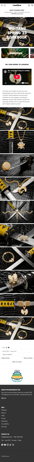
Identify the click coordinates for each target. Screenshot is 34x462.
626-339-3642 (18, 437)
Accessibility (5, 424)
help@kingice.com (6, 437)
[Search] (5, 5)
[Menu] (2, 5)
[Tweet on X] (6, 347)
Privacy (3, 418)
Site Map (4, 426)
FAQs (3, 415)
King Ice (7, 456)
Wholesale (4, 421)
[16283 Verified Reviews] (17, 382)
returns (21, 1)
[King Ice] (17, 5)
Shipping (4, 410)
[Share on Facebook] (8, 347)
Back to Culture (17, 362)
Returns (3, 413)
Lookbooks (9, 354)
